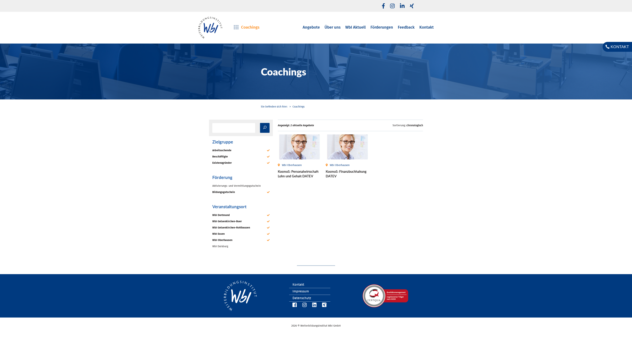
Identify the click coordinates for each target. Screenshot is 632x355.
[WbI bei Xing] (411, 6)
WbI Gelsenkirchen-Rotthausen (231, 227)
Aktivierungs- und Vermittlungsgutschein (236, 186)
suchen (265, 128)
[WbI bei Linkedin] (402, 6)
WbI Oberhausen (222, 240)
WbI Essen (218, 234)
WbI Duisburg (220, 246)
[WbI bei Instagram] (304, 305)
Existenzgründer (222, 163)
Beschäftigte (220, 156)
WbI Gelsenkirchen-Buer (227, 221)
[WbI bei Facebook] (294, 305)
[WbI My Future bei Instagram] (392, 6)
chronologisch (414, 125)
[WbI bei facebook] (383, 6)
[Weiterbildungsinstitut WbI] (274, 106)
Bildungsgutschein (223, 192)
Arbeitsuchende (221, 150)
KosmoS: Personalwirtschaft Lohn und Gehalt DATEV (298, 173)
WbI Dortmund (221, 215)
